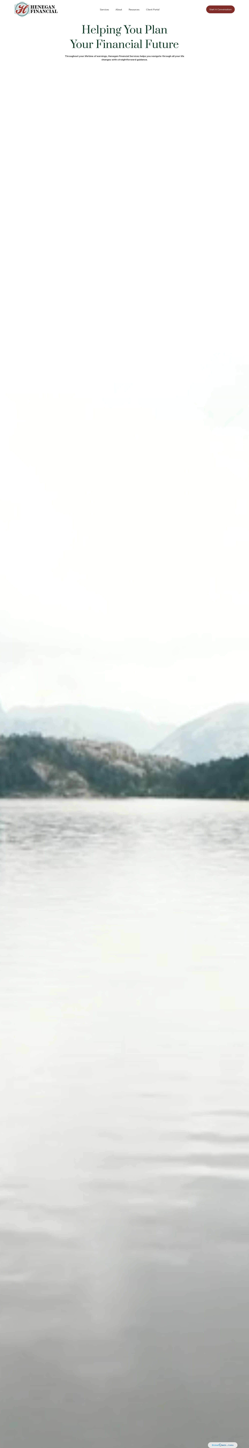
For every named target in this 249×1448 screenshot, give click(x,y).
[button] (104, 9)
